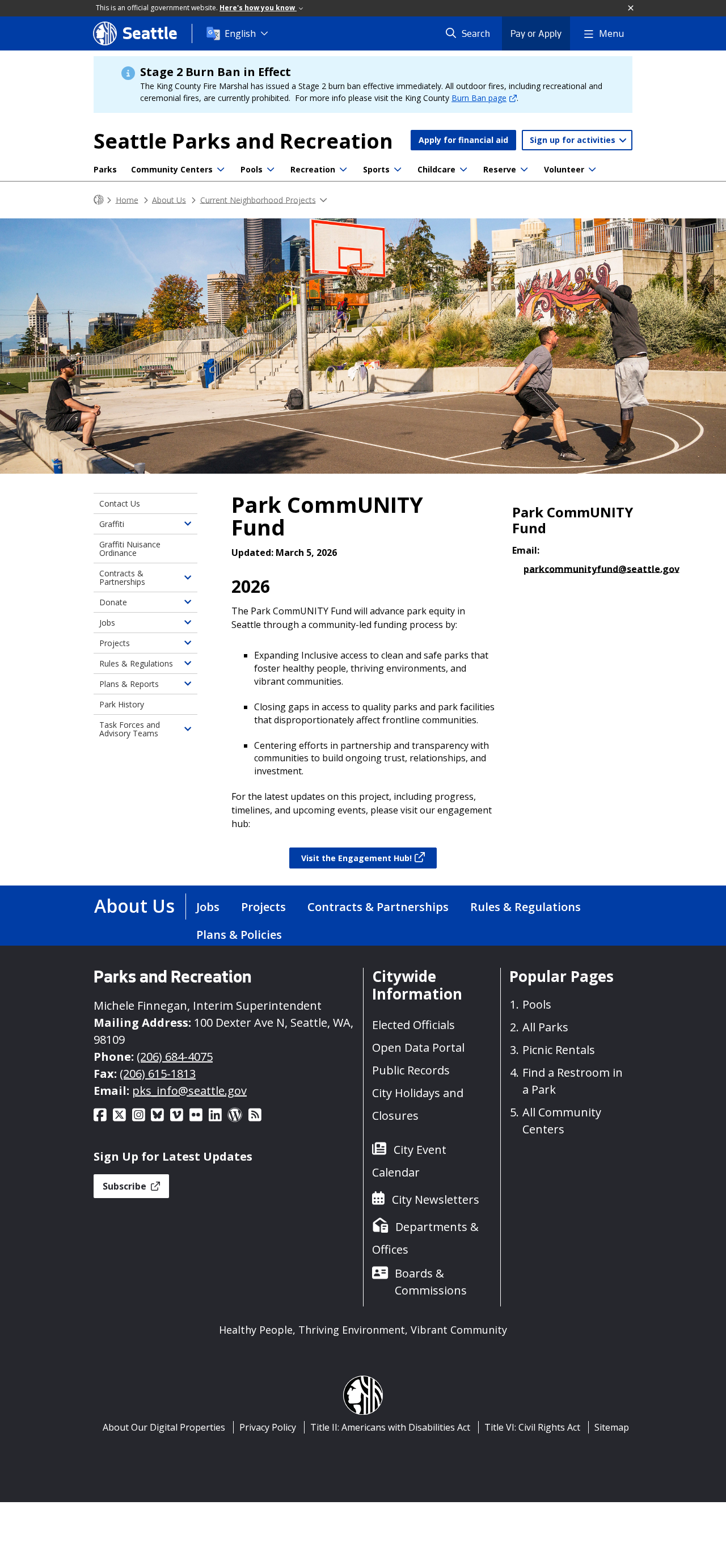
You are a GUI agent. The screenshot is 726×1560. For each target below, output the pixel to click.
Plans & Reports (129, 683)
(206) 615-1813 (158, 1073)
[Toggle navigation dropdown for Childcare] (463, 169)
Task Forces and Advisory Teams (129, 729)
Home (127, 199)
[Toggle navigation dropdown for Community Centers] (220, 169)
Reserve (499, 169)
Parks (105, 169)
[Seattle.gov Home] (99, 200)
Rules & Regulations (136, 663)
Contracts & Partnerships (122, 577)
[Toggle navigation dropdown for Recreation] (343, 169)
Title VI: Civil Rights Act (532, 1427)
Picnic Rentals (558, 1049)
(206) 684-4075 (175, 1056)
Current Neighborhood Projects (258, 199)
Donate (113, 602)
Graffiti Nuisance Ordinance (130, 548)
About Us (169, 199)
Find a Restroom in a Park (572, 1081)
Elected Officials (413, 1024)
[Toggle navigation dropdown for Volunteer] (592, 169)
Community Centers (172, 169)
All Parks (545, 1027)
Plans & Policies (239, 934)
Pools (251, 169)
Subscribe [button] (126, 1186)
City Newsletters (435, 1199)
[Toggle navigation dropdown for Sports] (397, 169)
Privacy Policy (267, 1427)
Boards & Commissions (431, 1282)
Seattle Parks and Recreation (243, 141)
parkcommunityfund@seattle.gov (601, 568)
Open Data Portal (418, 1047)
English (240, 33)
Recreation (312, 169)
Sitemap (611, 1427)
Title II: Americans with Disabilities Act (390, 1427)
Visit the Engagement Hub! (356, 858)
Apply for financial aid (463, 139)
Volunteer (564, 169)
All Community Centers (561, 1120)
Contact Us (119, 503)
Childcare (436, 169)
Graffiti (111, 523)
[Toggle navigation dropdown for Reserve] (524, 169)
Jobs (107, 622)
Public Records (411, 1070)
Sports (376, 169)
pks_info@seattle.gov (189, 1090)
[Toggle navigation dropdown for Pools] (270, 169)
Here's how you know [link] (258, 7)
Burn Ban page (478, 97)
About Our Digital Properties (164, 1427)
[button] (631, 8)
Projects (114, 643)
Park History (121, 704)
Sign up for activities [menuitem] (574, 139)
